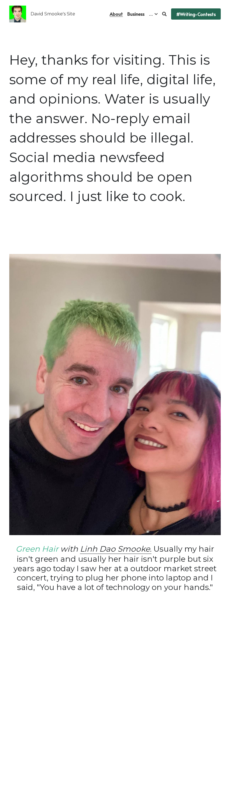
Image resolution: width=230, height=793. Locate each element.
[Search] (164, 13)
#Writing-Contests (196, 14)
